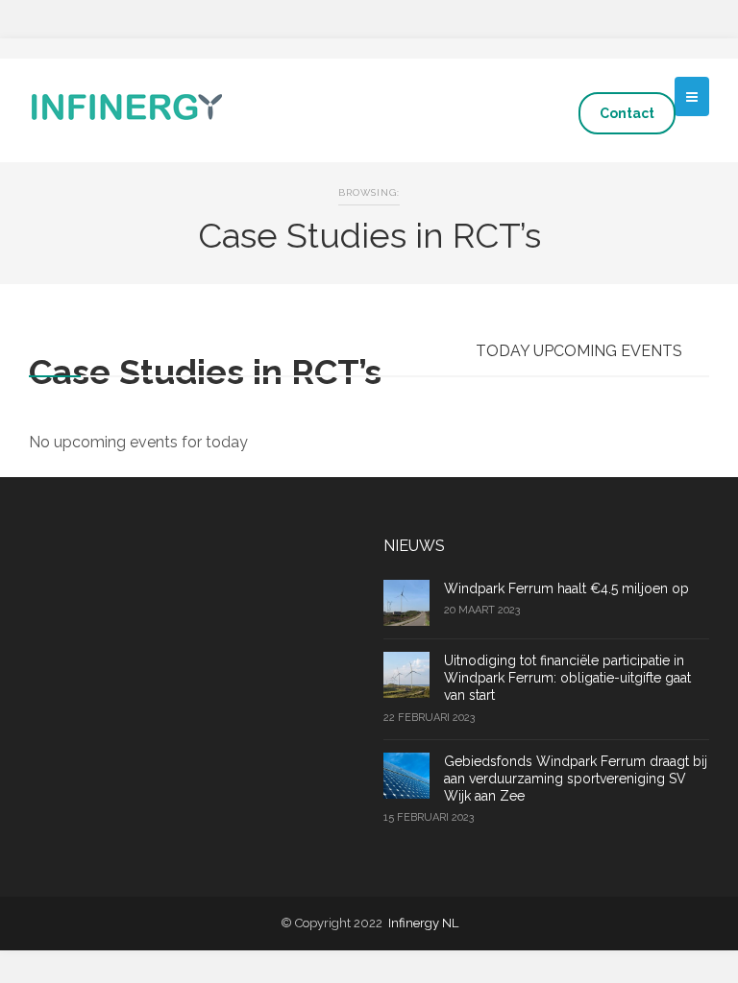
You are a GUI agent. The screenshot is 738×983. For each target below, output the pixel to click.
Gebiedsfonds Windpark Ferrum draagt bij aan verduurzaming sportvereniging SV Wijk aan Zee (575, 778)
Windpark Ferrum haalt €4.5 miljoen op (566, 588)
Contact (627, 113)
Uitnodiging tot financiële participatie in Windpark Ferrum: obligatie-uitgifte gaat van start (567, 678)
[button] (692, 96)
